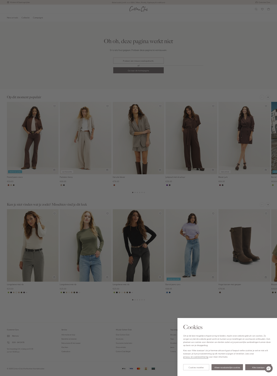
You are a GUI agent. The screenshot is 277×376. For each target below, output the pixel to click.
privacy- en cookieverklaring (195, 356)
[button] (269, 368)
